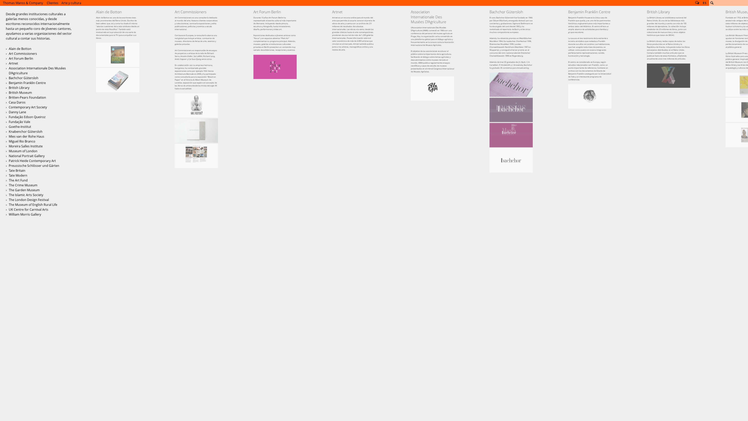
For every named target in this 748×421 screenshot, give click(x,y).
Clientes (52, 3)
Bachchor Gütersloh (23, 78)
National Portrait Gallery (27, 156)
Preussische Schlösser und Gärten (34, 166)
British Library (19, 88)
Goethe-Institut (20, 127)
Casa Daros (17, 102)
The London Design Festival (29, 200)
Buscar (712, 3)
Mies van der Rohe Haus (26, 136)
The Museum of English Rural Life (33, 205)
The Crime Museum (23, 185)
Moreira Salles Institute (26, 146)
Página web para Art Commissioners (196, 156)
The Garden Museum (24, 190)
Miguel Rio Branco (22, 141)
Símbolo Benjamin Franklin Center (590, 96)
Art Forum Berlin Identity (275, 67)
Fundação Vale (19, 122)
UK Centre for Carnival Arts (28, 209)
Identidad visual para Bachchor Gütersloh (511, 84)
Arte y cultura (71, 3)
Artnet (13, 63)
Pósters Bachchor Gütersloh (511, 110)
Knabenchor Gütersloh (25, 131)
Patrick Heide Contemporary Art (32, 161)
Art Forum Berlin (21, 58)
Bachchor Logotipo (511, 160)
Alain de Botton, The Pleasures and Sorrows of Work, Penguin (117, 80)
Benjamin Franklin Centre (27, 83)
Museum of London (23, 151)
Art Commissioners (23, 53)
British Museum (20, 92)
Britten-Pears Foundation (27, 97)
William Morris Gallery (25, 214)
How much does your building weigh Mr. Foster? (196, 105)
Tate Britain (17, 170)
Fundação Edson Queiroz (27, 117)
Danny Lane (17, 112)
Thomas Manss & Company (23, 3)
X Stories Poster (668, 75)
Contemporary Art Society (28, 107)
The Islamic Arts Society (26, 195)
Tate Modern (18, 175)
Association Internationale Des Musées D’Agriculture (37, 70)
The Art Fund (18, 180)
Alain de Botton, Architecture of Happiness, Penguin (117, 54)
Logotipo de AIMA (432, 88)
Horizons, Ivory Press (196, 130)
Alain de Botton (20, 49)
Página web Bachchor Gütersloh (511, 135)
